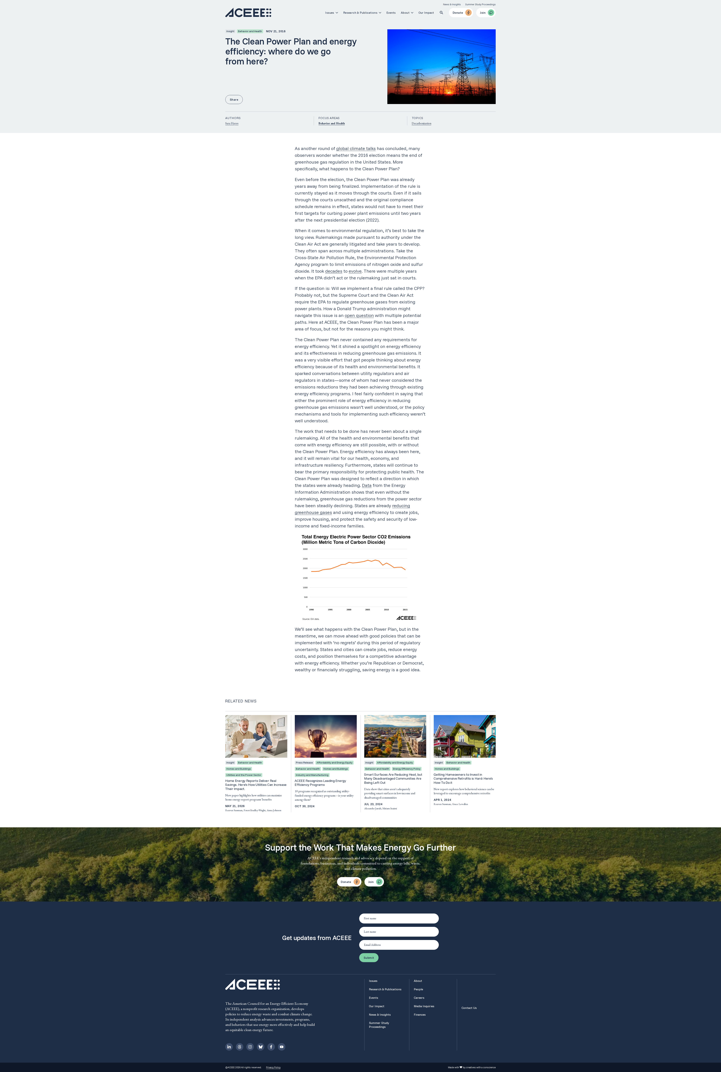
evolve (355, 271)
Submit (369, 958)
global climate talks (356, 148)
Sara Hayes (231, 123)
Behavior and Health (331, 123)
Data (367, 485)
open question (359, 315)
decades (333, 271)
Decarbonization (421, 123)
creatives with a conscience (481, 1067)
